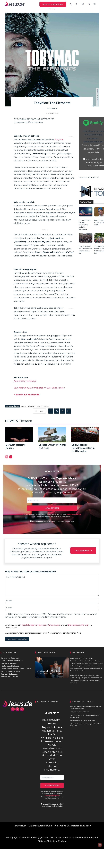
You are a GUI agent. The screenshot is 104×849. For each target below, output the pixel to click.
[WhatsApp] (68, 411)
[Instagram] (82, 4)
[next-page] (10, 456)
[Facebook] (76, 4)
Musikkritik (52, 108)
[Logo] (17, 703)
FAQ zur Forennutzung (10, 671)
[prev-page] (6, 456)
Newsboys (31, 381)
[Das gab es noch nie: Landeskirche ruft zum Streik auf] (85, 238)
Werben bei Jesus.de (9, 677)
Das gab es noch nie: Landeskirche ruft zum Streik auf (85, 249)
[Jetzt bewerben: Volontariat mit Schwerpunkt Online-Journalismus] (52, 667)
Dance (23, 406)
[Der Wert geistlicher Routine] (19, 434)
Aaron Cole (19, 381)
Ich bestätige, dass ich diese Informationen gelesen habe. (53, 521)
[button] (70, 4)
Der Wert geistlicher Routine (80, 712)
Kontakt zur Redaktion (10, 658)
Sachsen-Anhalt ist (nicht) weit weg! (82, 720)
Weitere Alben (86, 202)
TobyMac (59, 139)
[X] (89, 4)
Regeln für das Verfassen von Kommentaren (41, 625)
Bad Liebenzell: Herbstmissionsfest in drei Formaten (83, 448)
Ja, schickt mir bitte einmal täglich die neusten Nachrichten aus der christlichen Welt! (44, 633)
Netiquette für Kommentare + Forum (16, 669)
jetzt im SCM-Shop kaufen (39, 388)
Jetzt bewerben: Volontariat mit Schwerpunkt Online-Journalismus (51, 672)
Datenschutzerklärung (78, 625)
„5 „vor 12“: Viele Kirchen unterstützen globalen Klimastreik (85, 224)
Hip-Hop (31, 406)
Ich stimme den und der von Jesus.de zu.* (48, 626)
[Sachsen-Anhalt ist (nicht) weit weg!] (52, 434)
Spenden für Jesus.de (9, 674)
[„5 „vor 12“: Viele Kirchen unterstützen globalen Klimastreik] (85, 211)
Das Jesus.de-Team (8, 663)
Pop (38, 406)
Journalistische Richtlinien (12, 661)
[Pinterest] (62, 411)
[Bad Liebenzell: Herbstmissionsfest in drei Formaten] (85, 434)
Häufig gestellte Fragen (10, 666)
